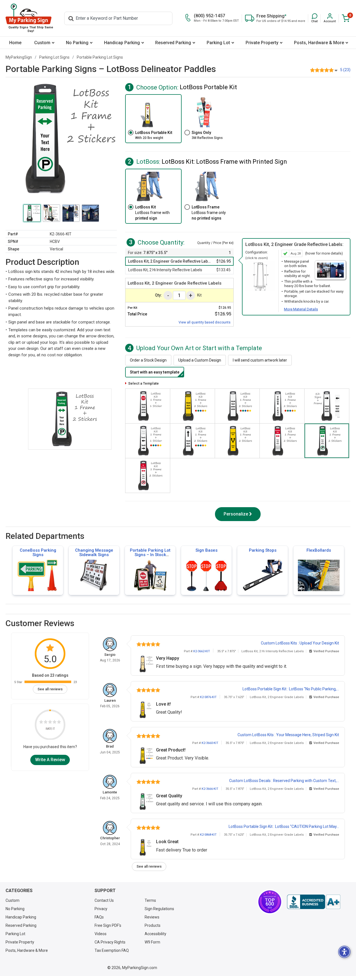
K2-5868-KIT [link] (208, 834)
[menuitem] (15, 43)
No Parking (77, 42)
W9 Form (152, 942)
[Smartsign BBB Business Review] (313, 902)
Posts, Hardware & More (319, 42)
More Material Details (301, 309)
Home (15, 42)
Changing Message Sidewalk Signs (94, 552)
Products (152, 925)
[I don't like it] (45, 722)
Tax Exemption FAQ (112, 950)
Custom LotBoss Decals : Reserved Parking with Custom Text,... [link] (284, 780)
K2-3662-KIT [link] (201, 651)
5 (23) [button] (345, 70)
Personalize (236, 514)
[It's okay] (50, 722)
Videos (101, 934)
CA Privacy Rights (110, 942)
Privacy (101, 909)
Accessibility (155, 934)
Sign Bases (206, 550)
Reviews (152, 917)
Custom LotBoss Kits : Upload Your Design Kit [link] (300, 643)
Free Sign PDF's (108, 925)
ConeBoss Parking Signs (38, 552)
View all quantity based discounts (205, 322)
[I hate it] (41, 722)
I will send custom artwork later (260, 360)
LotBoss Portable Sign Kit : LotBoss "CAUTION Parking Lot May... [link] (284, 826)
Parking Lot (218, 42)
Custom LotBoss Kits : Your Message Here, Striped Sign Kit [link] (288, 735)
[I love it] (59, 722)
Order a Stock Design (148, 360)
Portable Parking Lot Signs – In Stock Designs (150, 555)
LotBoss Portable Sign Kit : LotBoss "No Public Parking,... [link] (291, 689)
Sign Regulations (159, 909)
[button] (314, 18)
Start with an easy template (154, 372)
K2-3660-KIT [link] (210, 743)
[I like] (54, 722)
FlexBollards (318, 550)
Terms (150, 900)
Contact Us (104, 900)
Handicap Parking (122, 42)
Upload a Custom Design (199, 360)
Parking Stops (262, 550)
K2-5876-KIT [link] (208, 697)
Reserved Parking (173, 42)
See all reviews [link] (50, 689)
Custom (42, 42)
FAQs (99, 917)
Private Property (262, 42)
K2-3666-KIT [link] (210, 789)
